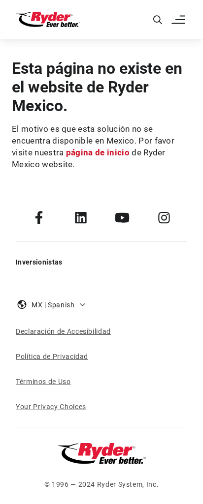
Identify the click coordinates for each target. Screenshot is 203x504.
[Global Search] (158, 20)
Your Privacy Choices (51, 407)
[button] (179, 20)
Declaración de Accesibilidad (63, 331)
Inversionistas (39, 262)
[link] (39, 217)
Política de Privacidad (52, 356)
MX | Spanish (53, 305)
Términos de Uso (43, 381)
